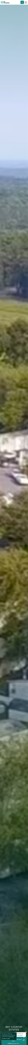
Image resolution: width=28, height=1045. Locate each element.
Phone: (10, 1043)
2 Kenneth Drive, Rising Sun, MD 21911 (13, 1040)
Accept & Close (6, 1038)
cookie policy (11, 1036)
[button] (22, 2)
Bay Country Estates (14, 1028)
